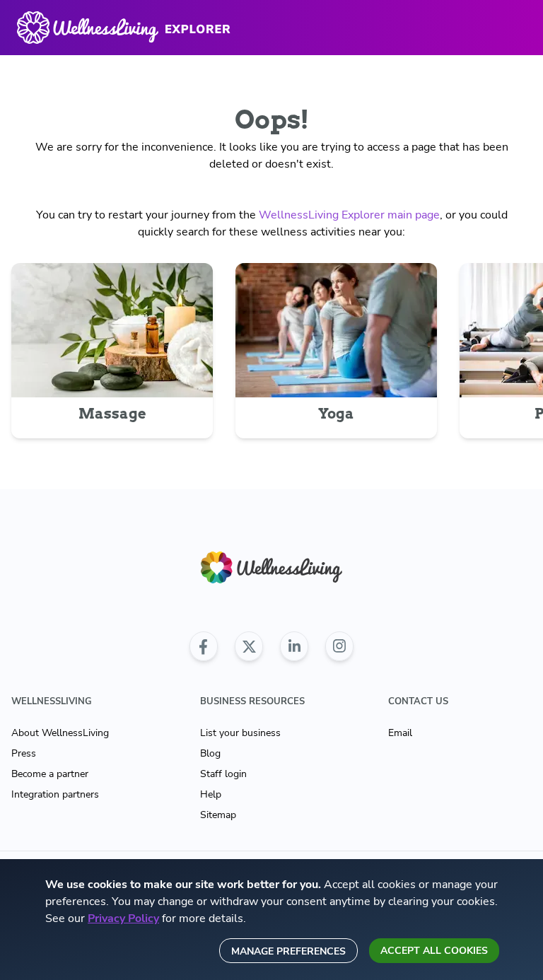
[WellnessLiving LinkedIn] (294, 646)
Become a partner (49, 774)
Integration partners (55, 794)
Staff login (223, 774)
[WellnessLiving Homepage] (271, 567)
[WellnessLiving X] (249, 646)
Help (210, 794)
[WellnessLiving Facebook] (203, 646)
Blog (210, 753)
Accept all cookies (434, 950)
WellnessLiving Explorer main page (349, 215)
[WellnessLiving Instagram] (339, 646)
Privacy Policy (123, 918)
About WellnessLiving (60, 733)
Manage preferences (288, 951)
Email (400, 733)
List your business (240, 733)
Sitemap (218, 815)
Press (23, 753)
